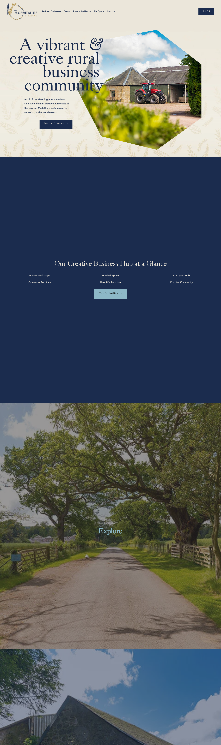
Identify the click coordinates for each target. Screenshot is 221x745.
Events (67, 11)
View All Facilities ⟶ (110, 293)
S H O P (206, 11)
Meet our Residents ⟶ (56, 123)
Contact (111, 11)
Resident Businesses (51, 11)
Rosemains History (82, 11)
